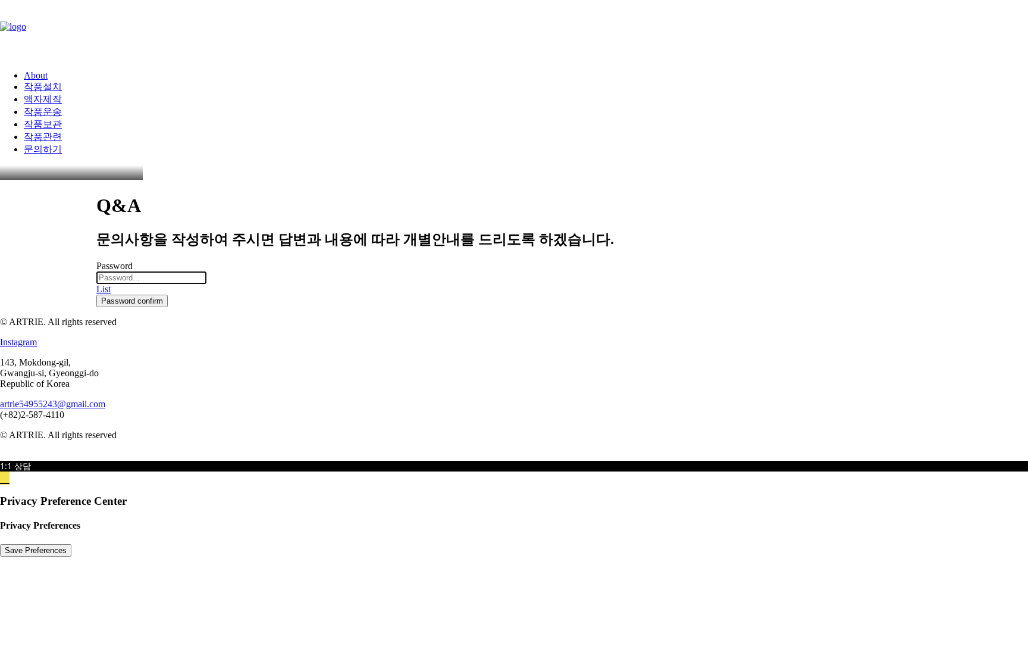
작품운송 (43, 112)
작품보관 (43, 124)
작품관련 (43, 137)
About (36, 75)
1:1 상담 (15, 466)
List (103, 289)
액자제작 (43, 99)
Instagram (18, 342)
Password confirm (132, 300)
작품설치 (43, 87)
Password (114, 266)
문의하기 (43, 149)
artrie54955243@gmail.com (52, 404)
